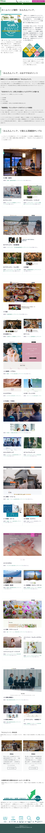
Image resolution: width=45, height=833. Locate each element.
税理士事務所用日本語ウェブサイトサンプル (15, 699)
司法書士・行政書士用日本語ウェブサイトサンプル (16, 432)
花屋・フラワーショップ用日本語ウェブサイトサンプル (17, 631)
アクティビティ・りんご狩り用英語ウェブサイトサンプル (12, 270)
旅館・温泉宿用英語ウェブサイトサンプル (16, 180)
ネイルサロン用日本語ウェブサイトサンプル (15, 565)
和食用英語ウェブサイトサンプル (14, 314)
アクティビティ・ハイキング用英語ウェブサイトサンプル (32, 203)
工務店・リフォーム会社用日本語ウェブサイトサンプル (17, 499)
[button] (22, 3)
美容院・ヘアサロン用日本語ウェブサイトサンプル (16, 373)
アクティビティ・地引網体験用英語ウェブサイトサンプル (19, 247)
